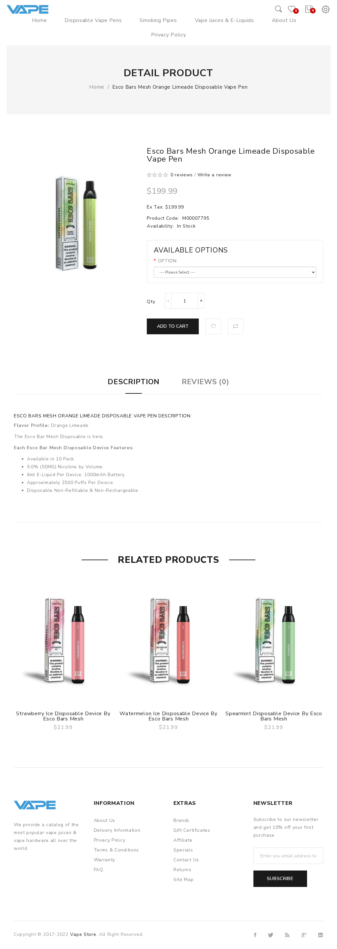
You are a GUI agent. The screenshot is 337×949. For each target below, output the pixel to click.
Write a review (214, 175)
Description (134, 382)
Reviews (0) (205, 382)
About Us (105, 820)
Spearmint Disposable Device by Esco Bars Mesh (273, 716)
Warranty (105, 860)
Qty (151, 301)
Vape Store (83, 934)
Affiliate (182, 840)
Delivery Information (117, 830)
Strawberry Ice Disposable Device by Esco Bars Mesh (63, 716)
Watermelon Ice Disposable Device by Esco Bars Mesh (168, 716)
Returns (182, 870)
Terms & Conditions (116, 850)
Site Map (183, 879)
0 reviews (181, 175)
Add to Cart (173, 326)
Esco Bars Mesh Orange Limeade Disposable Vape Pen (179, 87)
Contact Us (186, 860)
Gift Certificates (191, 830)
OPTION (167, 261)
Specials (183, 850)
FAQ (98, 870)
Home (96, 87)
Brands (181, 820)
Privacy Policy (109, 840)
